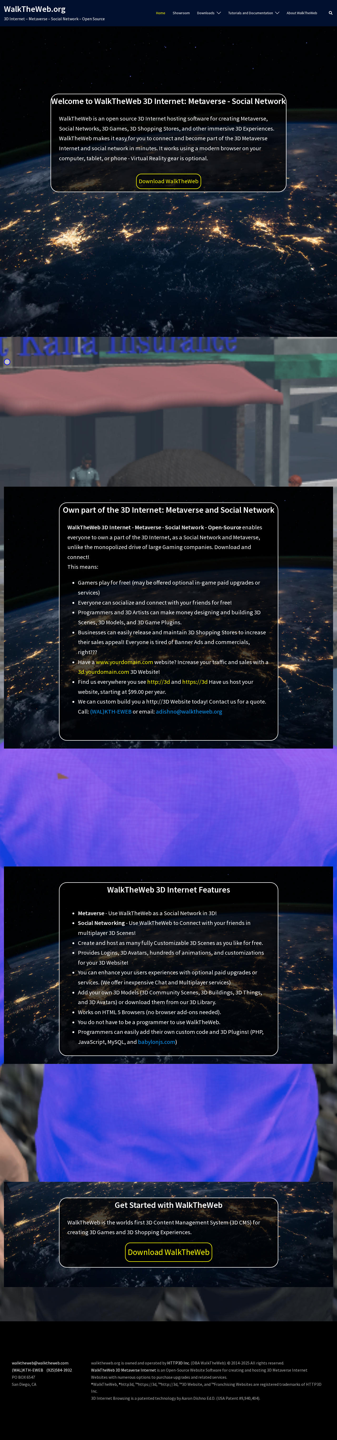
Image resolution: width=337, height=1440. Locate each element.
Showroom (181, 13)
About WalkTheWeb (302, 13)
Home (160, 13)
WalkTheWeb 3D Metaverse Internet (123, 1370)
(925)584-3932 (59, 1370)
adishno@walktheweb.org (189, 711)
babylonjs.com (156, 1041)
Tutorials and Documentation (250, 13)
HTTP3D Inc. (178, 1363)
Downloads (206, 13)
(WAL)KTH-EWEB (111, 711)
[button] (331, 13)
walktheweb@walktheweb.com (40, 1363)
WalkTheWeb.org (35, 9)
